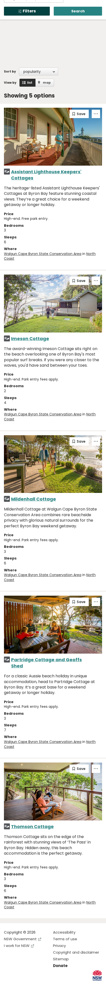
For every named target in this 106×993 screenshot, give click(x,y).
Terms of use (65, 939)
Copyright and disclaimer (76, 952)
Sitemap (61, 959)
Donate (60, 965)
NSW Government (20, 939)
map (47, 82)
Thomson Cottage (32, 826)
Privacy (59, 945)
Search (78, 11)
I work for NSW (17, 945)
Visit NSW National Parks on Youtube (29, 985)
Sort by (10, 71)
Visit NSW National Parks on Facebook (8, 985)
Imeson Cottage (30, 338)
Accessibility (64, 932)
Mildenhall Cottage (33, 499)
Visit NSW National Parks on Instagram (19, 985)
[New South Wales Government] (97, 975)
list (29, 82)
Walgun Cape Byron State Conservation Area (42, 253)
